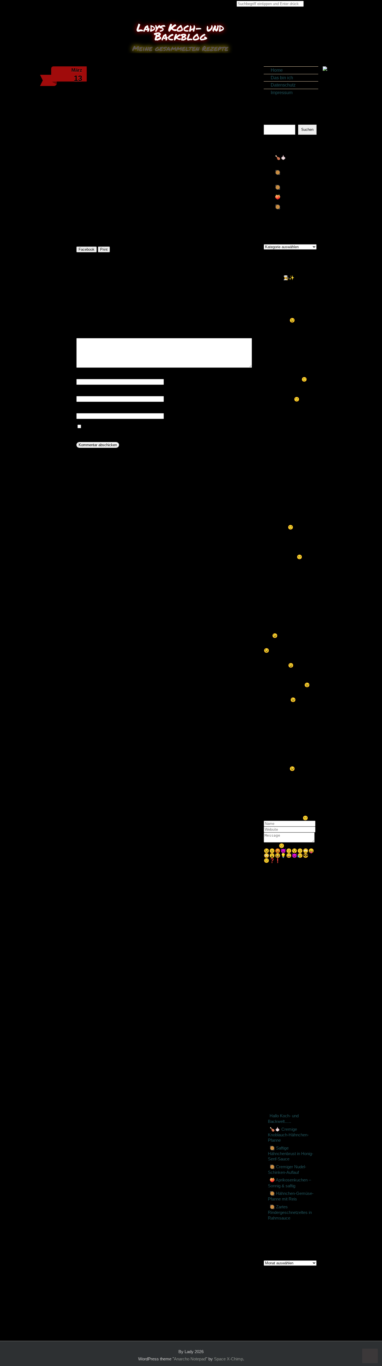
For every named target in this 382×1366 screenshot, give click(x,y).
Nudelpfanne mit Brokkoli (294, 1030)
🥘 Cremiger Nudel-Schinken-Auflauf (295, 190)
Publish (271, 845)
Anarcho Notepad (190, 1359)
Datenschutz (283, 85)
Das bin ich (282, 77)
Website (84, 409)
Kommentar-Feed (292, 1298)
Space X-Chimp (228, 1359)
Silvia (292, 719)
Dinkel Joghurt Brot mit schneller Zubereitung (290, 991)
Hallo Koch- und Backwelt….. (283, 1119)
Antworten (277, 310)
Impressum (282, 92)
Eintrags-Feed (289, 1293)
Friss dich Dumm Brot (291, 1020)
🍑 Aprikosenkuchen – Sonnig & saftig (295, 199)
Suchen (271, 122)
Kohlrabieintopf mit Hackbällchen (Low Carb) (294, 973)
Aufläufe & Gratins (238, 284)
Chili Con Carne (237, 296)
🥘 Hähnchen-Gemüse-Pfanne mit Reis (294, 211)
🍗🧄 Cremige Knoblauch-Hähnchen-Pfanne (293, 162)
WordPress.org (290, 1303)
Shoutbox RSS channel (287, 865)
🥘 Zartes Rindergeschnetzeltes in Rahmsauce (290, 1212)
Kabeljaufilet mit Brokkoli (291, 1011)
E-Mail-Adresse (93, 392)
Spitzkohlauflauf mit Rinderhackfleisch (116, 296)
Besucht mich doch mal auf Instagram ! (287, 931)
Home (277, 70)
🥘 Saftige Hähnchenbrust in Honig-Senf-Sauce (293, 177)
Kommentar (89, 334)
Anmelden (285, 1288)
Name (83, 375)
